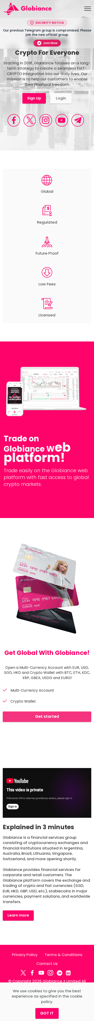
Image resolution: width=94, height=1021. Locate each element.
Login (61, 98)
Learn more (18, 915)
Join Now (50, 43)
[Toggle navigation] (87, 8)
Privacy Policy (24, 954)
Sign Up (34, 98)
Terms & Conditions (63, 954)
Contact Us (47, 963)
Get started (47, 716)
